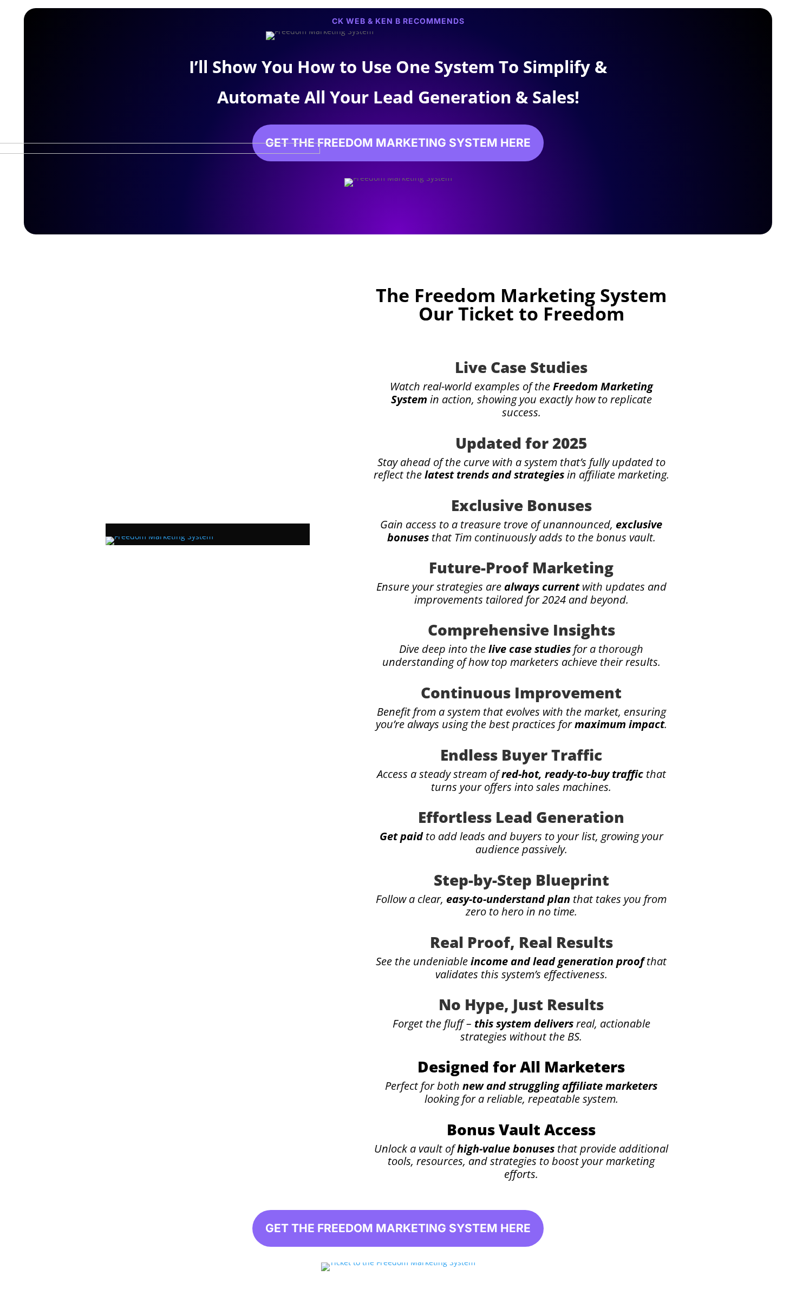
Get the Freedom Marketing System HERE (398, 142)
